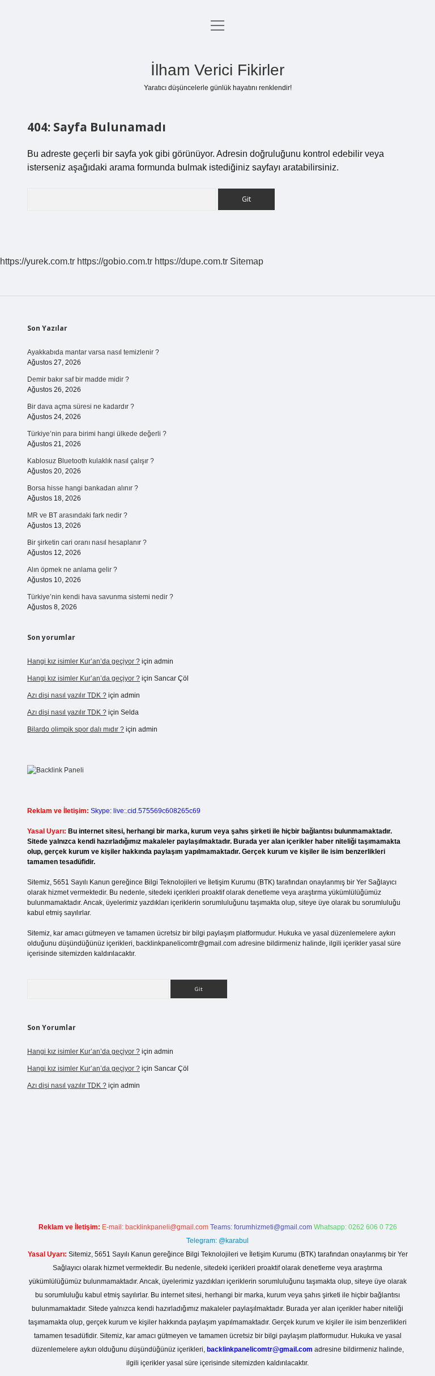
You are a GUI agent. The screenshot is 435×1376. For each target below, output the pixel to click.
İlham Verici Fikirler (217, 70)
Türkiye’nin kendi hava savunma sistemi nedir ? (100, 597)
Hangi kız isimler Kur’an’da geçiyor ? (83, 661)
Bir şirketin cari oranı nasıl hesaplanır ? (87, 542)
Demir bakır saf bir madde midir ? (78, 379)
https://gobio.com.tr (114, 261)
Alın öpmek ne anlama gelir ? (72, 570)
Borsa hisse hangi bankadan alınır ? (82, 488)
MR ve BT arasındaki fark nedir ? (77, 515)
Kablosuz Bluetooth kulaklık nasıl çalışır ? (90, 461)
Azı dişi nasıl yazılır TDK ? (66, 695)
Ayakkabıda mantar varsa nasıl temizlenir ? (93, 352)
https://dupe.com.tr (191, 261)
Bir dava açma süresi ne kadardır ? (80, 407)
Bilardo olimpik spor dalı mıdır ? (75, 729)
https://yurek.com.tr (37, 261)
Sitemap (246, 261)
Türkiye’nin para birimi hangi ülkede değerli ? (97, 434)
